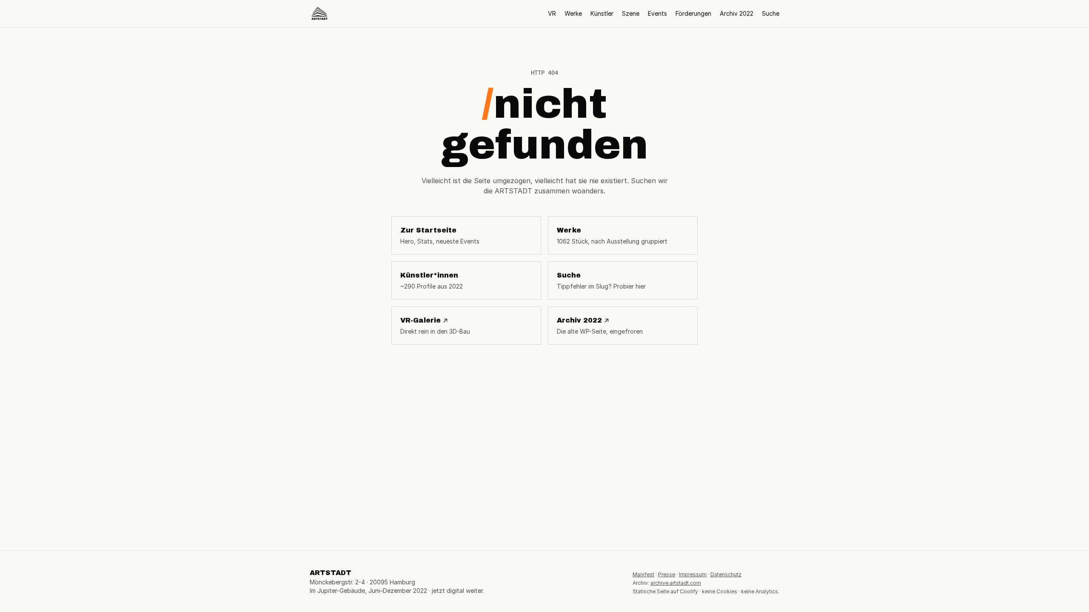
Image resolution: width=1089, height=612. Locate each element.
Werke (573, 13)
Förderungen (693, 13)
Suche (770, 13)
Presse (666, 574)
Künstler (601, 13)
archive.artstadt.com (675, 583)
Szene (630, 13)
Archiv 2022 (736, 13)
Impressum (693, 574)
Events (657, 13)
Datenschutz (725, 574)
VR (552, 13)
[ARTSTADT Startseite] (319, 13)
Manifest (643, 574)
